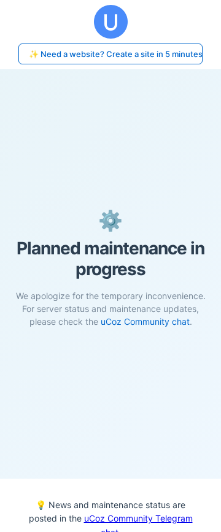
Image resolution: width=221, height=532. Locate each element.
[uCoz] (110, 22)
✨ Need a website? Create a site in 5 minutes (116, 54)
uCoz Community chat (145, 321)
